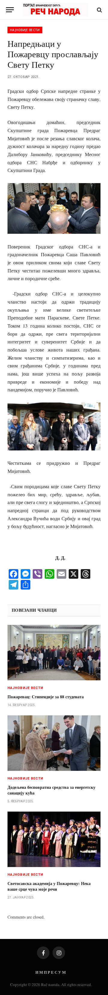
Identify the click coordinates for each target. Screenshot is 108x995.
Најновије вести (25, 30)
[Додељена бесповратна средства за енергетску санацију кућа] (54, 743)
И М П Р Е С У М (50, 972)
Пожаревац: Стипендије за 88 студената (46, 697)
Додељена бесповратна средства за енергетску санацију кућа (51, 790)
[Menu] (10, 9)
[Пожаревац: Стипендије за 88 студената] (54, 652)
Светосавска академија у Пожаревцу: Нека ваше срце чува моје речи (49, 886)
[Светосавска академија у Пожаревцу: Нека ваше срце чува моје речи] (54, 839)
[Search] (99, 9)
